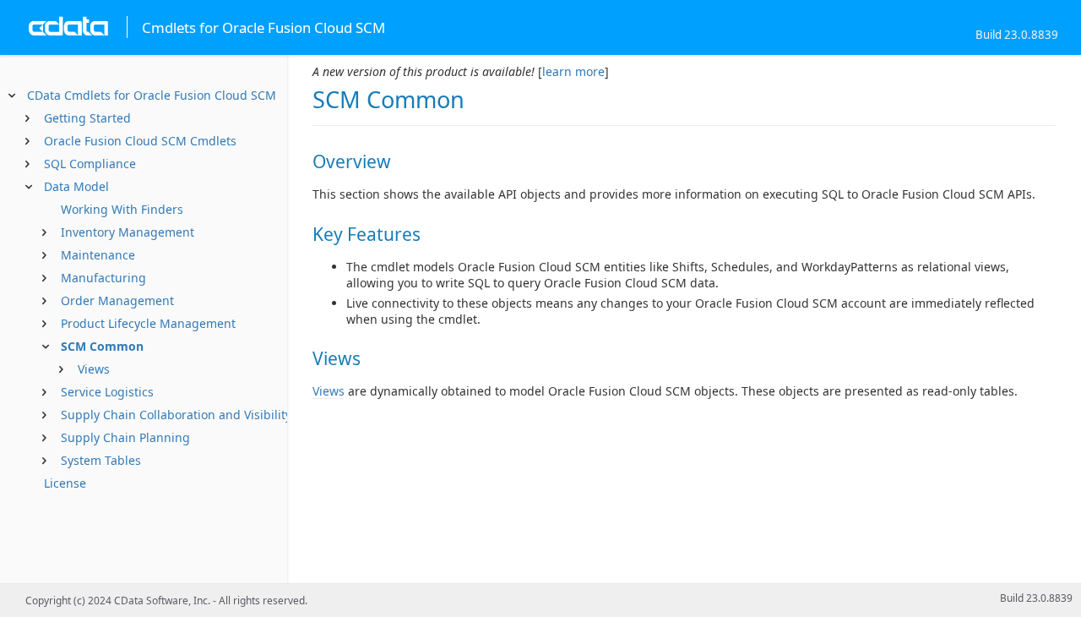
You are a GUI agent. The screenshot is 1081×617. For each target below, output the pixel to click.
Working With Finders (122, 209)
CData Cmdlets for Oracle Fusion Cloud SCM (151, 95)
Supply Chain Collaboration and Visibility (176, 415)
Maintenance (98, 255)
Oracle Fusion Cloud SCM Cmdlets (140, 141)
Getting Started (87, 118)
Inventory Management (127, 232)
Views (94, 369)
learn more (573, 71)
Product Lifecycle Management (148, 323)
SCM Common (102, 346)
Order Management (117, 300)
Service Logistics (107, 392)
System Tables (101, 460)
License (65, 483)
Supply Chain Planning (125, 437)
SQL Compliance (90, 164)
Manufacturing (103, 278)
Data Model (76, 186)
